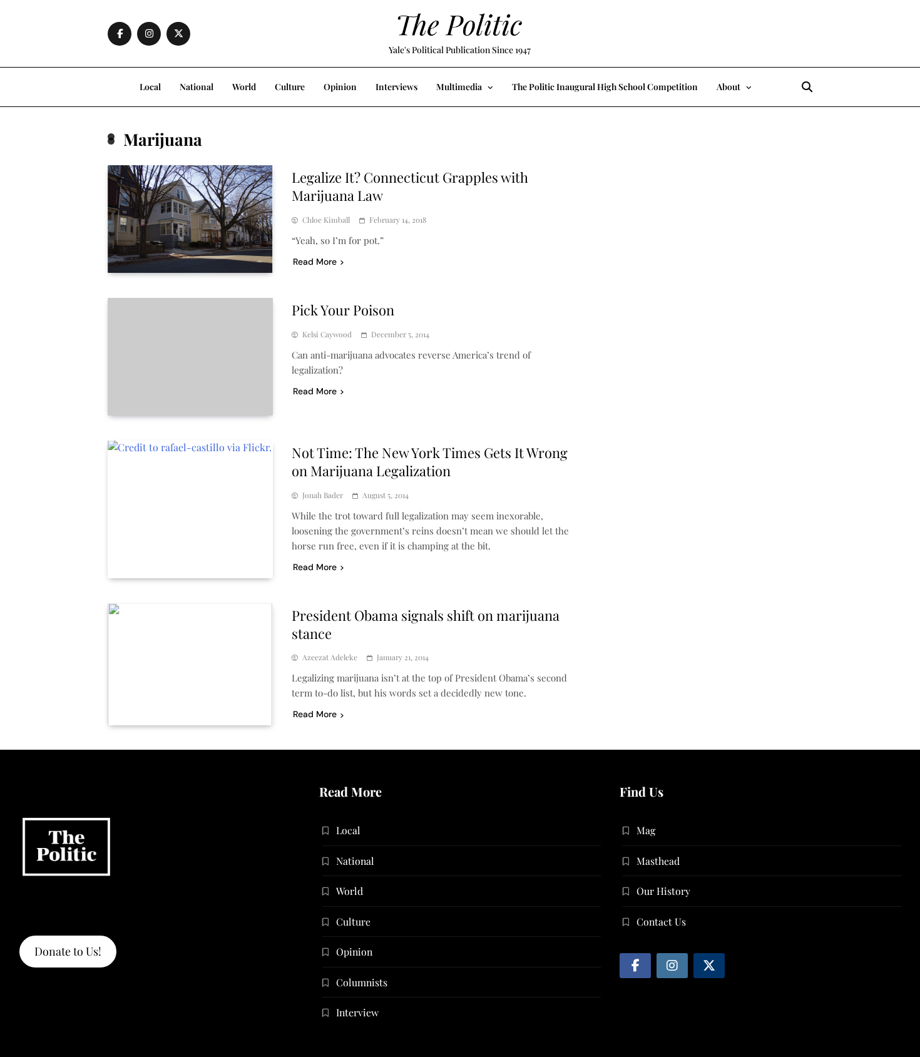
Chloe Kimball (326, 220)
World (244, 87)
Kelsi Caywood (327, 334)
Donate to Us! (67, 951)
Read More (315, 261)
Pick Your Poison (343, 309)
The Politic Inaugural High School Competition (605, 87)
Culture (290, 87)
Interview (357, 1012)
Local (150, 87)
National (196, 87)
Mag (645, 830)
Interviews (396, 87)
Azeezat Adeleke (329, 657)
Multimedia (459, 87)
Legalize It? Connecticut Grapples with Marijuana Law (410, 186)
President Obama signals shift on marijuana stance (426, 624)
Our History (663, 890)
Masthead (658, 860)
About (728, 87)
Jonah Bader (322, 495)
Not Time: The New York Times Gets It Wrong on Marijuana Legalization (430, 461)
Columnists (361, 982)
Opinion (340, 87)
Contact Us (661, 921)
